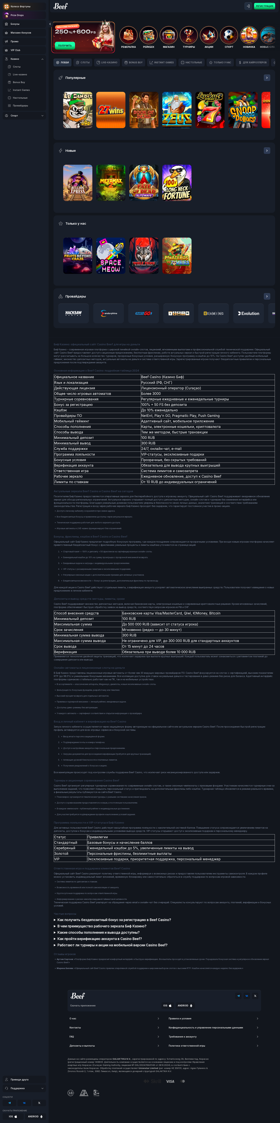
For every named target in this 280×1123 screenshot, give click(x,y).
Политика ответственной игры (187, 1045)
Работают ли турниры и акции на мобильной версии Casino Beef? (112, 945)
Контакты (75, 1027)
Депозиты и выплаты (82, 1045)
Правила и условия (180, 1018)
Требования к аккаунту (183, 1036)
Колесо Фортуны (20, 6)
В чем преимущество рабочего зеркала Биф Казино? (101, 926)
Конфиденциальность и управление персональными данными (206, 1027)
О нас (73, 1018)
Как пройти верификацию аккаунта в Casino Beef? (99, 939)
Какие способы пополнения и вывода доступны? (98, 932)
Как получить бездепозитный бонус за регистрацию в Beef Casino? (114, 920)
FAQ (72, 1036)
